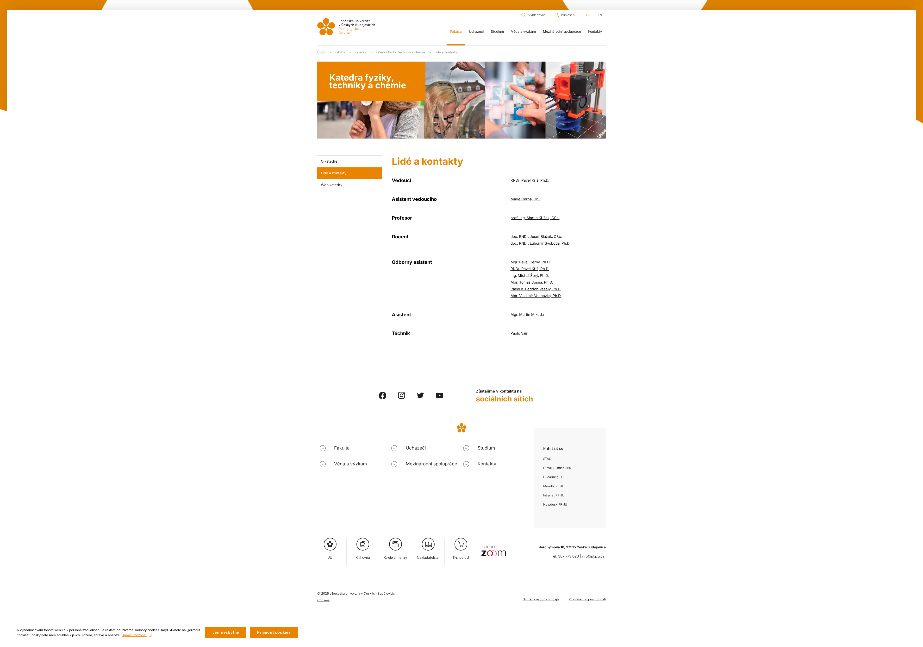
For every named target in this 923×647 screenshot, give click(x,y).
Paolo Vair (519, 333)
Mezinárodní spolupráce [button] (562, 31)
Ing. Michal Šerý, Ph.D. (530, 275)
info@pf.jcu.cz (593, 556)
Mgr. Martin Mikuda (527, 314)
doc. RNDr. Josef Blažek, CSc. (536, 236)
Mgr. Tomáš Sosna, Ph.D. (532, 282)
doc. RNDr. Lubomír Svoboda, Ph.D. (540, 243)
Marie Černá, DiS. (526, 199)
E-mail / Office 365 (557, 468)
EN (600, 15)
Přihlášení (568, 15)
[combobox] (537, 15)
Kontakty (595, 31)
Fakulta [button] (456, 31)
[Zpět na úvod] (346, 27)
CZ (588, 15)
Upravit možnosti (134, 635)
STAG (547, 459)
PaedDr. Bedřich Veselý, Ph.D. (536, 289)
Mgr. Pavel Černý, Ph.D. (530, 262)
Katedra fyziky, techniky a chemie (367, 81)
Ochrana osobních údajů (541, 599)
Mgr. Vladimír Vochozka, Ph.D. (536, 295)
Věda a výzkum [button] (523, 31)
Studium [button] (497, 31)
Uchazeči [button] (476, 31)
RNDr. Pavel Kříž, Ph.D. (530, 180)
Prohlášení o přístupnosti (587, 599)
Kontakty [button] (487, 464)
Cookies (323, 600)
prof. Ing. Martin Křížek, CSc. (535, 218)
